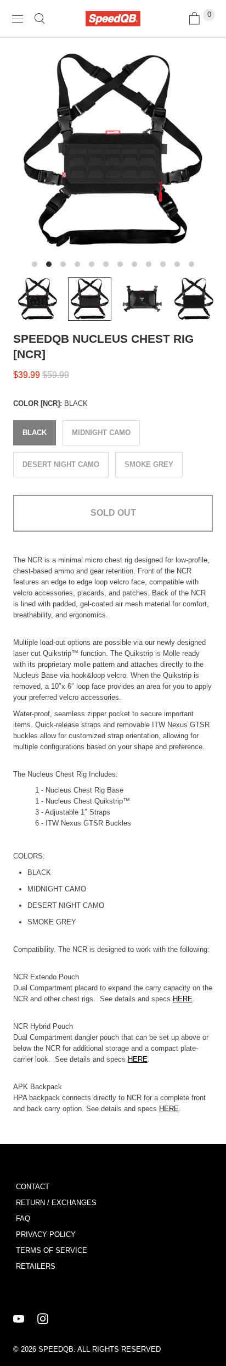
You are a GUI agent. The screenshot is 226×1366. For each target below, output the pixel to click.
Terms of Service (51, 1250)
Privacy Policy (46, 1234)
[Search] (39, 18)
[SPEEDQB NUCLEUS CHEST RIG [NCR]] (113, 151)
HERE (183, 999)
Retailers (35, 1266)
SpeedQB (56, 1349)
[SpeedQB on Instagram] (49, 1319)
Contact (32, 1187)
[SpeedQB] (113, 18)
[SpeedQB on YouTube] (25, 1319)
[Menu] (18, 18)
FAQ (23, 1218)
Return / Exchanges (56, 1202)
